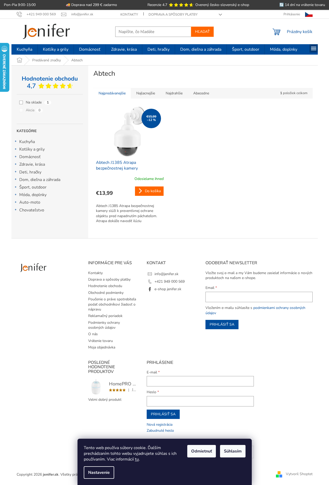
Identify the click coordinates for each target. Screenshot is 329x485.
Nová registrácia (159, 424)
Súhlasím (233, 451)
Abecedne (201, 93)
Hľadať (202, 31)
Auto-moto (29, 202)
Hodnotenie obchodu (105, 285)
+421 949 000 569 (169, 281)
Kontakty (129, 14)
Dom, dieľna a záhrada (39, 180)
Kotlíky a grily (32, 149)
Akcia (33, 110)
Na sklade (37, 102)
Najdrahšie (174, 93)
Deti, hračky (30, 172)
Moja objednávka (101, 347)
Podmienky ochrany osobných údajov (104, 325)
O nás (93, 334)
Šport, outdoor (33, 187)
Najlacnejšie (145, 93)
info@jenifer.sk (166, 273)
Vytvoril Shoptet (299, 474)
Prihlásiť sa (222, 324)
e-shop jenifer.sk (167, 289)
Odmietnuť (201, 451)
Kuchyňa (27, 142)
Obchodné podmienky (106, 292)
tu (137, 459)
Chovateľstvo (31, 210)
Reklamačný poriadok (105, 315)
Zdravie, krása (32, 164)
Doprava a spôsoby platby (173, 14)
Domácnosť (30, 157)
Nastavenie (99, 472)
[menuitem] (24, 49)
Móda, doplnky (33, 195)
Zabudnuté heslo (160, 430)
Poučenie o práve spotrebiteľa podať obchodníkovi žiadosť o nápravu (112, 304)
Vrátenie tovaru (100, 340)
